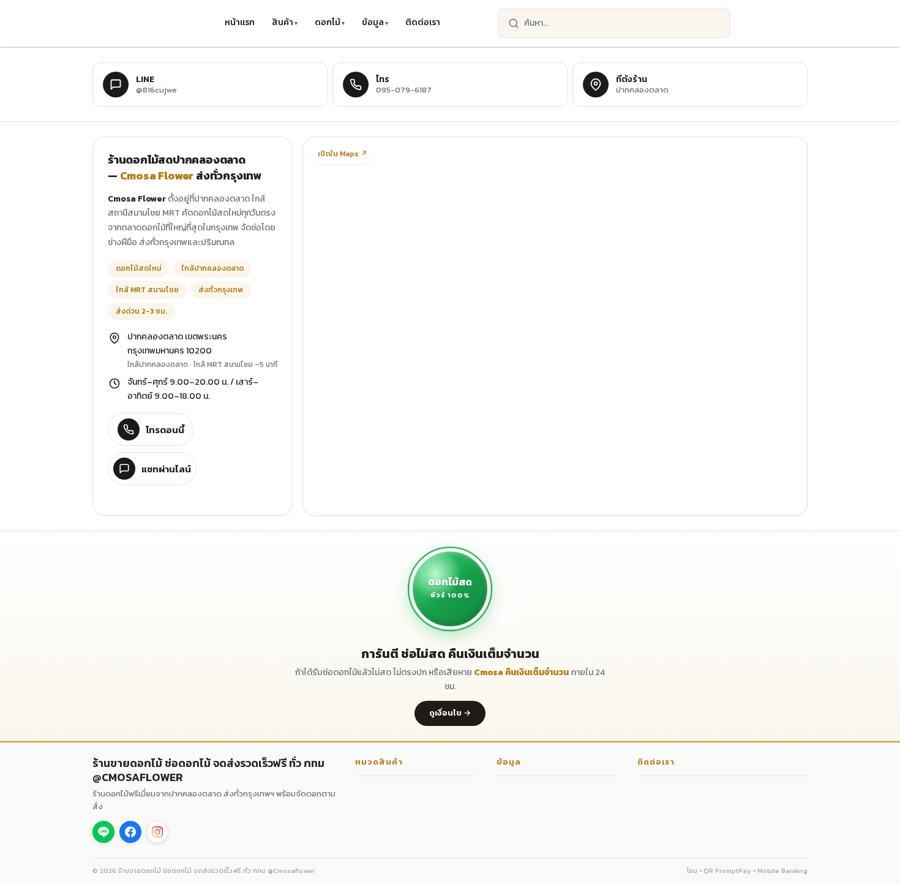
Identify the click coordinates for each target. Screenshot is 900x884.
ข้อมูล (373, 22)
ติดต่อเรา (422, 22)
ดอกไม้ (327, 22)
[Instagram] (157, 832)
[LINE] (103, 832)
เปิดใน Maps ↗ (342, 153)
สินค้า (282, 22)
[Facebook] (130, 832)
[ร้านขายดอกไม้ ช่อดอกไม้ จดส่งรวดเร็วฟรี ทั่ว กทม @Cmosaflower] (152, 23)
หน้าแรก (240, 22)
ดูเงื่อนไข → (450, 713)
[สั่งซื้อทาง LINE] (792, 23)
